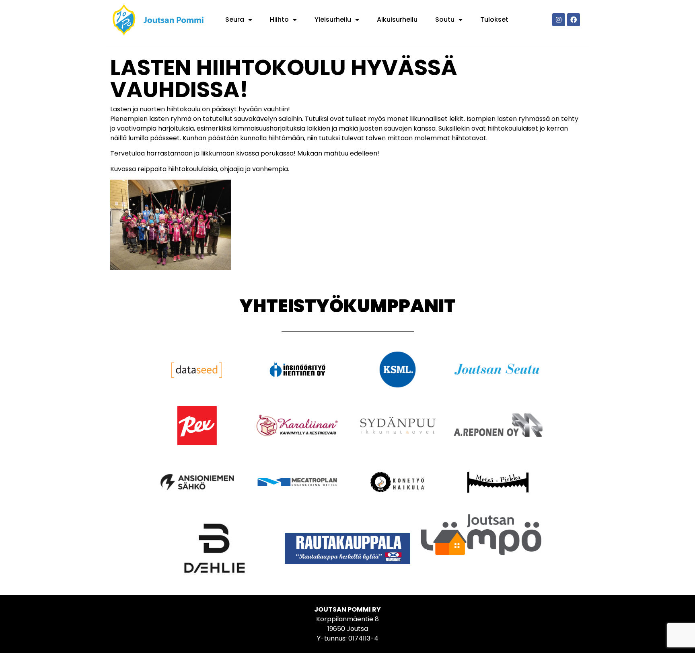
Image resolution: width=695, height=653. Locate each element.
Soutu (444, 19)
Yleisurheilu (333, 19)
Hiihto (279, 19)
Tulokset (494, 19)
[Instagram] (558, 19)
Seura (234, 19)
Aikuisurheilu (397, 19)
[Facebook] (573, 19)
